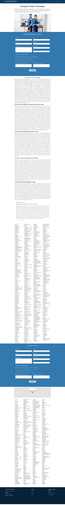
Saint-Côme (34, 400)
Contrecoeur (26, 241)
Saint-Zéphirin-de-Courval (45, 476)
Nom (34, 349)
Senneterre (16, 292)
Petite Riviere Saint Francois (19, 286)
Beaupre (26, 341)
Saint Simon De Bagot (37, 278)
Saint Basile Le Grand (18, 324)
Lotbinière (43, 459)
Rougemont (44, 291)
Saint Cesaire (26, 259)
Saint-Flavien (43, 461)
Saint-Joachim (44, 439)
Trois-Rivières (17, 405)
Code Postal (35, 46)
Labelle (16, 464)
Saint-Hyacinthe (17, 413)
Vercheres (26, 293)
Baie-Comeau (17, 428)
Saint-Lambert (17, 430)
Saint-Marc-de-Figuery (26, 475)
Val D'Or (16, 276)
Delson (35, 237)
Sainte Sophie (17, 341)
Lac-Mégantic (17, 470)
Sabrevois (35, 288)
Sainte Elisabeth (27, 256)
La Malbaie (16, 284)
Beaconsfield (35, 255)
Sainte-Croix (43, 458)
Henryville (44, 272)
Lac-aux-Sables (35, 437)
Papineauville (34, 464)
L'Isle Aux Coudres (17, 256)
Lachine (44, 251)
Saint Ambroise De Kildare (37, 321)
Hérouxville (34, 433)
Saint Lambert (45, 273)
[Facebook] (48, 491)
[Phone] (4, 1)
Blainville (44, 288)
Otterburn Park (45, 299)
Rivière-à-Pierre (35, 452)
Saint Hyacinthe (36, 315)
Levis (43, 316)
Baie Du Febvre (17, 302)
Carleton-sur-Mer (25, 450)
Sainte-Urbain (44, 432)
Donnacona (16, 282)
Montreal (35, 247)
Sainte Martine (36, 226)
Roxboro (35, 280)
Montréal (16, 399)
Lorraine (35, 293)
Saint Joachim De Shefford (28, 313)
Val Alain (16, 242)
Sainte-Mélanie (35, 404)
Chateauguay (26, 331)
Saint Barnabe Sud (36, 241)
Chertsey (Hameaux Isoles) (28, 304)
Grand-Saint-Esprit (44, 475)
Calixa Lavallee (36, 300)
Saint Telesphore (27, 330)
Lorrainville (24, 472)
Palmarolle (24, 467)
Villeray (25, 226)
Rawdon (26, 266)
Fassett (34, 466)
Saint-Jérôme (17, 411)
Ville (33, 49)
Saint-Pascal (25, 414)
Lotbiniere (16, 310)
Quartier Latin (17, 313)
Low (15, 278)
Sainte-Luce (25, 436)
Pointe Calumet (45, 231)
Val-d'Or (24, 460)
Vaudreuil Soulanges (46, 275)
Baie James (16, 225)
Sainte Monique (17, 308)
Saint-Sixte (34, 467)
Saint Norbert (35, 228)
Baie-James (25, 458)
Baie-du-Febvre (44, 474)
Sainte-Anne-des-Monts (26, 442)
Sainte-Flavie (25, 435)
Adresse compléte (18, 46)
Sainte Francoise (17, 259)
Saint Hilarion (17, 287)
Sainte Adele (17, 330)
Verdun (25, 324)
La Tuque (16, 339)
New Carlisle (25, 449)
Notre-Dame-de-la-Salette (36, 477)
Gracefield (34, 483)
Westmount (44, 241)
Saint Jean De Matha (36, 234)
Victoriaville (16, 254)
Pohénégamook (25, 428)
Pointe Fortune (27, 319)
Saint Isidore (35, 253)
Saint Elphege (17, 239)
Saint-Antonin (25, 426)
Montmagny (25, 417)
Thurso (34, 478)
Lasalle (25, 291)
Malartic (16, 305)
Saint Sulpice (35, 225)
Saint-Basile (34, 450)
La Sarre (16, 283)
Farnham (44, 254)
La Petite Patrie (36, 322)
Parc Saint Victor (36, 320)
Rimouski (35, 331)
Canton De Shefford (46, 249)
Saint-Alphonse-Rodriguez (36, 406)
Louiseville (35, 298)
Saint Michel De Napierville (46, 270)
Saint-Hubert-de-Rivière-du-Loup (27, 425)
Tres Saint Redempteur (28, 321)
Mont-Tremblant (17, 435)
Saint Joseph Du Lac (18, 322)
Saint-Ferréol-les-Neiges (45, 436)
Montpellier (34, 470)
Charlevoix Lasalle (36, 269)
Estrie (44, 305)
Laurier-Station (44, 460)
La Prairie (44, 287)
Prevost (25, 337)
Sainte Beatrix (36, 256)
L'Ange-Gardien (35, 476)
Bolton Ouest (45, 298)
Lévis (16, 403)
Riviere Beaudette (27, 237)
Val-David (16, 476)
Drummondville (36, 330)
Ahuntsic (44, 228)
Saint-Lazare (16, 450)
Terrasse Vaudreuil (27, 292)
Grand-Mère (34, 432)
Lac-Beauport (44, 444)
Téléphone (34, 353)
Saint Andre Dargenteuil (37, 262)
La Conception (35, 454)
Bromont (26, 242)
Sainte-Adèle (17, 475)
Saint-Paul (16, 458)
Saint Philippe (17, 335)
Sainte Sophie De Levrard (18, 272)
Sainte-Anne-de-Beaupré (45, 435)
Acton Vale (26, 322)
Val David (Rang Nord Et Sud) (38, 272)
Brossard (35, 338)
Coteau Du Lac (26, 248)
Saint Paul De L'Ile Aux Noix (28, 315)
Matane (24, 438)
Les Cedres (35, 239)
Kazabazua (16, 238)
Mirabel (44, 304)
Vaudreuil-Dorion (17, 447)
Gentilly (16, 304)
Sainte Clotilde (45, 289)
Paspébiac (24, 447)
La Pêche (43, 404)
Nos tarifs (32, 493)
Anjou (34, 248)
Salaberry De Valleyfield (46, 339)
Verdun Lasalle (36, 275)
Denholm (16, 255)
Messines (16, 237)
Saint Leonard (36, 233)
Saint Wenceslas (17, 231)
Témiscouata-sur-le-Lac (26, 427)
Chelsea (34, 474)
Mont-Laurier (34, 459)
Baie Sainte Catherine (18, 271)
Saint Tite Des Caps (17, 293)
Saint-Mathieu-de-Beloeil (26, 483)
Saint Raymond (17, 295)
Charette (35, 270)
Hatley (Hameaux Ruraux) (28, 249)
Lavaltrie (44, 332)
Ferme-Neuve (17, 465)
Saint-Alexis (34, 410)
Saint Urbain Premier (46, 244)
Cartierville (35, 238)
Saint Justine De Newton (37, 261)
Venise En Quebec (36, 277)
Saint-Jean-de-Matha (35, 402)
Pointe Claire (26, 287)
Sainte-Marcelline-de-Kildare (36, 405)
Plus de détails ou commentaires (38, 63)
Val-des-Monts (35, 475)
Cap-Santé (34, 449)
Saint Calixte (26, 308)
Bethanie (44, 286)
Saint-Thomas (34, 416)
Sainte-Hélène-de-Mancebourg (27, 478)
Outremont (26, 295)
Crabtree (26, 225)
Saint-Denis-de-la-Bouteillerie (27, 416)
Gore (44, 297)
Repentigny (35, 230)
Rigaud (35, 308)
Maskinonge (44, 237)
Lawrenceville (35, 299)
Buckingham (34, 480)
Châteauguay (17, 416)
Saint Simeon (17, 232)
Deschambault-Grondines (26, 406)
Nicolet (16, 264)
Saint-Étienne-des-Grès (36, 430)
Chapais (16, 294)
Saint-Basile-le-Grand (18, 438)
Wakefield (43, 403)
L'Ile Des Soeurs (36, 314)
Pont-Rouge (25, 402)
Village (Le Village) (27, 258)
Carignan (44, 306)
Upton (44, 265)
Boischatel (16, 234)
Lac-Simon (34, 469)
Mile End (35, 303)
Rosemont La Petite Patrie (28, 306)
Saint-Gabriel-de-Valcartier (45, 441)
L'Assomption (17, 453)
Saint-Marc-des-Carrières (26, 408)
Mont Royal (35, 252)
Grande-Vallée (25, 443)
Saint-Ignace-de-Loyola (36, 419)
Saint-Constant (17, 433)
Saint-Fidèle (43, 430)
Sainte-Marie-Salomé (18, 459)
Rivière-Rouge (17, 463)
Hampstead (16, 316)
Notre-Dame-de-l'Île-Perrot (18, 446)
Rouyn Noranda (17, 291)
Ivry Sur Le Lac (36, 227)
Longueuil (26, 336)
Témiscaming (25, 469)
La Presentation (45, 271)
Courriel (16, 353)
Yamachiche (34, 424)
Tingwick (16, 260)
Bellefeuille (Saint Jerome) (28, 230)
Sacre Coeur (16, 273)
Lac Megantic (45, 325)
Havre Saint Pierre (17, 297)
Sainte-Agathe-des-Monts (18, 477)
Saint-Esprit (34, 411)
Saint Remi (35, 273)
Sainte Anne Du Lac (17, 332)
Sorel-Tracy (16, 419)
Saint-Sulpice (17, 455)
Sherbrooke (16, 404)
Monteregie (44, 310)
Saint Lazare (35, 326)
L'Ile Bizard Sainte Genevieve (38, 304)
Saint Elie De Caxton (36, 324)
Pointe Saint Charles (36, 313)
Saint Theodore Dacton (28, 286)
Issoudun (16, 261)
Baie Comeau (17, 298)
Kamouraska (25, 413)
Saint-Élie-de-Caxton (35, 428)
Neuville (24, 405)
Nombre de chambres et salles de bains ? (21, 63)
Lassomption (26, 270)
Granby (35, 339)
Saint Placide (26, 247)
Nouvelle (24, 452)
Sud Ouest (35, 271)
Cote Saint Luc (45, 252)
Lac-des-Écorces (35, 461)
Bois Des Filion (45, 260)
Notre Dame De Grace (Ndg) (28, 264)
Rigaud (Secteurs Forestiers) (37, 249)
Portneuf (16, 309)
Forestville (43, 420)
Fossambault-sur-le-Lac (36, 444)
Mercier (26, 255)
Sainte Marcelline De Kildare (28, 227)
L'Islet (24, 419)
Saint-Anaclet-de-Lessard (26, 437)
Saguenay (16, 406)
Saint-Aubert (25, 420)
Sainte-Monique (44, 478)
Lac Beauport (17, 299)
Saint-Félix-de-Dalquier (26, 477)
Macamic (16, 258)
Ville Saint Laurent (36, 287)
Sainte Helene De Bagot (46, 267)
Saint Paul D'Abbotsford (37, 306)
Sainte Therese (17, 342)
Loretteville (16, 267)
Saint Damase (45, 300)
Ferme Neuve (26, 332)
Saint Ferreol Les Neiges (18, 247)
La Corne (24, 482)
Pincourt (44, 232)
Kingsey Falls (44, 482)
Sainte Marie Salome (27, 311)
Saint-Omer (24, 455)
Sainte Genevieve (27, 254)
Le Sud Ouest (26, 244)
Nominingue (17, 466)
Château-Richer (44, 438)
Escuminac (24, 453)
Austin (25, 250)
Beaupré (16, 452)
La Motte (24, 474)
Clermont (26, 342)
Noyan (16, 321)
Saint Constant (26, 228)
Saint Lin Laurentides (36, 335)
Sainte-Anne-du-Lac (17, 469)
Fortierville (16, 248)
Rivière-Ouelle (25, 415)
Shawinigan (16, 337)
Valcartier (16, 306)
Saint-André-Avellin (35, 463)
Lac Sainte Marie (17, 270)
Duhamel (34, 471)
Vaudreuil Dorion (27, 325)
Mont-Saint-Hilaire (17, 437)
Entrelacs (26, 305)
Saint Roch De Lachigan (28, 273)
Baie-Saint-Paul (44, 427)
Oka (34, 328)
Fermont (43, 416)
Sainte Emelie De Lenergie (37, 325)
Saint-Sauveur (17, 474)
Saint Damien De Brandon (28, 299)
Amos (16, 233)
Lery (25, 236)
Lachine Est (44, 266)
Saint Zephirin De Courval (18, 288)
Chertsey (16, 338)
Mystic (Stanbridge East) (28, 238)
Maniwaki (34, 481)
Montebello (34, 465)
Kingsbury (35, 305)
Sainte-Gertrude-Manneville (27, 476)
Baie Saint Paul (17, 275)
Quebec (44, 326)
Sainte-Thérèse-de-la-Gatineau (46, 405)
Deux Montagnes (17, 317)
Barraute (24, 464)
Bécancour (43, 469)
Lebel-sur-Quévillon (26, 459)
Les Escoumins (17, 228)
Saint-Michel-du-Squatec (26, 431)
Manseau (16, 230)
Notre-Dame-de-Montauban (36, 436)
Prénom (16, 349)
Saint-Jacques (34, 413)
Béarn (24, 471)
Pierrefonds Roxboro (18, 319)
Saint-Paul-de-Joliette (36, 415)
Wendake (16, 303)
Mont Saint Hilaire (36, 316)
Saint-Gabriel (34, 421)
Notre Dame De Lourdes (46, 236)
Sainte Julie (44, 319)
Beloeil (25, 272)
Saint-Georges (17, 427)
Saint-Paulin (34, 427)
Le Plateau (26, 265)
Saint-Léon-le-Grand (35, 425)
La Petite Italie (26, 282)
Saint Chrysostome (36, 242)
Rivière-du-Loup (17, 425)
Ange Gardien (26, 281)
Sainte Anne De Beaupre (18, 250)
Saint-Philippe (17, 442)
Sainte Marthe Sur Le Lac (28, 314)
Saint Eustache (26, 317)
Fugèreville (24, 470)
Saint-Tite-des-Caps (17, 483)
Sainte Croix (16, 252)
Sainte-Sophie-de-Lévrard (45, 472)
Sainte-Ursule (34, 426)
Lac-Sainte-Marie (44, 402)
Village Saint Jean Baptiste (18, 320)
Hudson (16, 325)
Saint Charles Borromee (46, 245)
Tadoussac (16, 244)
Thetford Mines (45, 331)
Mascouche (16, 415)
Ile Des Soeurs (26, 277)
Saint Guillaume (27, 252)
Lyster (43, 464)
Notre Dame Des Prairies (46, 227)
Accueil (32, 491)
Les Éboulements (17, 482)
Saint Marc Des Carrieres (18, 236)
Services (32, 492)
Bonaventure (25, 448)
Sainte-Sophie (17, 472)
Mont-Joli (24, 433)
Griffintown (35, 264)
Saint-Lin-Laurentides (18, 471)
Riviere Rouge (45, 335)
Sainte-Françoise (44, 465)
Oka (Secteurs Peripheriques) (38, 265)
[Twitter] (49, 491)
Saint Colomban (27, 253)
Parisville (43, 467)
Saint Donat (44, 327)
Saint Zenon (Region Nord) (37, 276)
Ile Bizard (26, 269)
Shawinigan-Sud (35, 431)
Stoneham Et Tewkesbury (18, 269)
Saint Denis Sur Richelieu (46, 253)
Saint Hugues (26, 316)
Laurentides (44, 230)
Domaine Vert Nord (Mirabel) (19, 315)
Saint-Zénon (34, 408)
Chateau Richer (27, 333)
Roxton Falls (26, 294)
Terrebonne (26, 280)
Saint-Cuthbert (35, 409)
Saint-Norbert (34, 422)
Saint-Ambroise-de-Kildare (36, 403)
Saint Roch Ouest (45, 311)
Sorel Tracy (35, 258)
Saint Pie (26, 300)
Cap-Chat (24, 441)
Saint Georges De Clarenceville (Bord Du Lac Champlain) (46, 293)
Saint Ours (44, 248)
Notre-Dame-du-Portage (26, 424)
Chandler (24, 446)
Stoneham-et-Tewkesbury (45, 443)
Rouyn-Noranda (44, 409)
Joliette (26, 283)
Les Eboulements (17, 277)
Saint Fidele (16, 241)
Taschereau (24, 480)
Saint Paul (44, 317)
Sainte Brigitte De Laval (18, 249)
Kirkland (26, 262)
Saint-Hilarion (17, 481)
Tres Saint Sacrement (27, 320)
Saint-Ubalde (34, 438)
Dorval (44, 226)
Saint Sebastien (17, 314)
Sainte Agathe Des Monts (46, 338)
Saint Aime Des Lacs (18, 251)
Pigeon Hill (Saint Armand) (46, 303)
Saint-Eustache (17, 421)
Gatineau (16, 331)
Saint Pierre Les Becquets (18, 289)
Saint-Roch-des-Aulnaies (26, 421)
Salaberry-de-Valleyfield (18, 422)
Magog (16, 436)
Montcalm (34, 460)
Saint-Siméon (44, 424)
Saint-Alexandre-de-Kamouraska (27, 422)
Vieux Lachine (26, 245)
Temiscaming (17, 300)
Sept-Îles (16, 426)
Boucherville (17, 336)
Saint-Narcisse (35, 399)
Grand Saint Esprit (17, 243)
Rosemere (44, 250)
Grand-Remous (35, 482)
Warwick (16, 262)
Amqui (24, 439)
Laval (25, 326)
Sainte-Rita (24, 430)
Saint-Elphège (44, 477)
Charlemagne (35, 332)
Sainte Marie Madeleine (37, 297)
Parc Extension (36, 327)
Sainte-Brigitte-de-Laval (26, 399)
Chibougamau (17, 253)
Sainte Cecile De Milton (37, 317)
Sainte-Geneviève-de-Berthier (37, 417)
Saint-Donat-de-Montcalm (18, 478)
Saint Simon (26, 271)
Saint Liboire (26, 243)
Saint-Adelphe (35, 435)
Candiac (35, 309)
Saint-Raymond (25, 403)
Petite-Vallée (25, 444)
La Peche (16, 245)
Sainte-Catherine (17, 444)
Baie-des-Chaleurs (25, 454)
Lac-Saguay (34, 457)
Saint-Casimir (34, 439)
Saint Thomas (45, 269)
